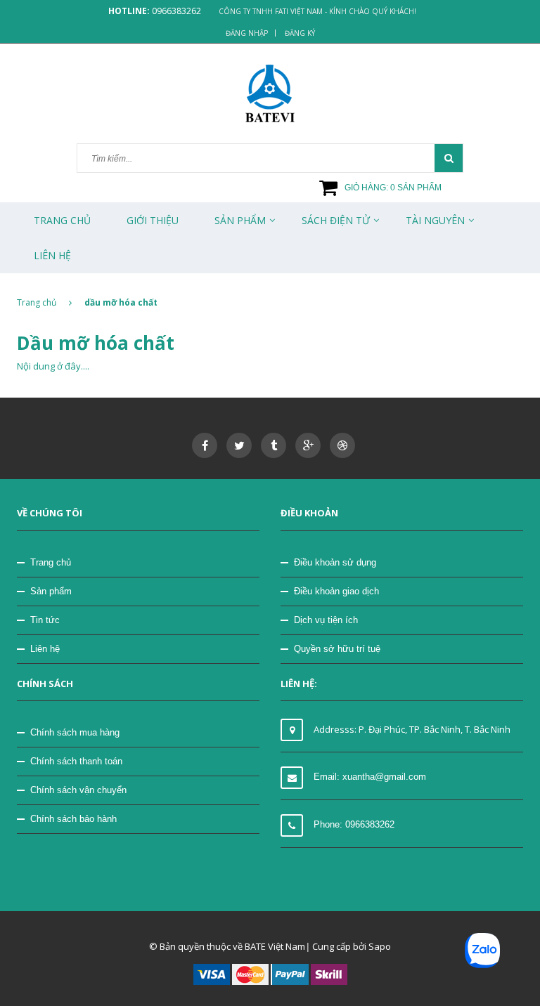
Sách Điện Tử (336, 220)
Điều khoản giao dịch (336, 591)
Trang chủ (50, 562)
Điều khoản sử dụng (335, 562)
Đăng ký (300, 33)
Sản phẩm (51, 591)
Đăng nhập (247, 33)
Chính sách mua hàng (75, 732)
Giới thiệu (153, 220)
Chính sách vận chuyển (78, 790)
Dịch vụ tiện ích (326, 620)
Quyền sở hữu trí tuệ (337, 649)
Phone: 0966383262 (354, 824)
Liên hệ (45, 649)
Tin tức (45, 620)
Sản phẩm (240, 220)
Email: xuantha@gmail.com (370, 776)
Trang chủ (62, 220)
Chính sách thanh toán (76, 761)
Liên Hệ (52, 255)
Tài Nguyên (435, 220)
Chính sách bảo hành (73, 819)
